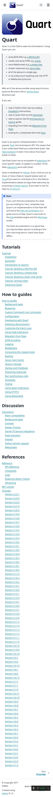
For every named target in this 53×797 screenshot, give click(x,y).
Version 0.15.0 (12, 597)
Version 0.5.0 (11, 741)
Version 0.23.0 (12, 498)
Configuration (12, 316)
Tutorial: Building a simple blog (21, 272)
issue (4, 179)
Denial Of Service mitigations (20, 431)
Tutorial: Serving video (16, 280)
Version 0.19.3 (12, 538)
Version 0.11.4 (12, 625)
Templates (10, 379)
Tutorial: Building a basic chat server (23, 276)
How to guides (9, 300)
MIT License (8, 486)
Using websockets (14, 395)
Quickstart (10, 260)
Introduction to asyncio (17, 264)
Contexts (9, 423)
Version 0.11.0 (12, 641)
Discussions (8, 411)
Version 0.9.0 (11, 661)
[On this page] (48, 5)
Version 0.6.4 (11, 721)
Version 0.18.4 (12, 554)
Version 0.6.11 (12, 693)
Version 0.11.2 (12, 633)
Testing (8, 383)
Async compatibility (15, 415)
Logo (7, 474)
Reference (7, 463)
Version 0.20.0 (12, 510)
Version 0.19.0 (12, 550)
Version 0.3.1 (11, 753)
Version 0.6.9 (11, 701)
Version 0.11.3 (12, 629)
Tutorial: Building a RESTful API (21, 268)
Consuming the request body (20, 351)
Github (26, 172)
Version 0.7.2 (11, 681)
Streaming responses (15, 371)
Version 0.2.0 (11, 761)
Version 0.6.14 (12, 653)
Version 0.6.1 (11, 733)
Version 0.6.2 (11, 729)
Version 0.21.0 (12, 506)
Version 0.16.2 (12, 581)
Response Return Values (17, 478)
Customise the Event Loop (18, 328)
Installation (11, 256)
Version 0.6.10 (12, 697)
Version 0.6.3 (11, 725)
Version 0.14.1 (12, 601)
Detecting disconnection (17, 324)
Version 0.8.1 (11, 669)
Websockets (11, 447)
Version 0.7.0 (11, 689)
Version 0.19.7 (12, 522)
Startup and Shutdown (16, 367)
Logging (9, 344)
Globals (9, 439)
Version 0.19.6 (12, 526)
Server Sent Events (14, 360)
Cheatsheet (10, 470)
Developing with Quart (16, 320)
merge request (21, 185)
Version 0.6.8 (11, 705)
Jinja (12, 217)
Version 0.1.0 (11, 765)
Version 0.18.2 (12, 562)
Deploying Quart (13, 284)
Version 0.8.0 (11, 673)
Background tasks (14, 304)
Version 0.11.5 (12, 621)
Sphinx (5, 793)
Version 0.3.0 (11, 757)
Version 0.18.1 (12, 566)
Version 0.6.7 (11, 709)
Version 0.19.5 (12, 530)
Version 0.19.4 (12, 534)
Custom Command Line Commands (23, 312)
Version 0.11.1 (12, 637)
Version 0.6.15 (12, 645)
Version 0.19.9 (12, 514)
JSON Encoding (12, 340)
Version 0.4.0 (11, 749)
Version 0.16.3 (12, 578)
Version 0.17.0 (12, 573)
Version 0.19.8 (12, 518)
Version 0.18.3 (12, 558)
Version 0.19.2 (12, 542)
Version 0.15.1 (12, 593)
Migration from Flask (15, 336)
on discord (15, 189)
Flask (12, 145)
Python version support (17, 443)
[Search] (41, 5)
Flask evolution (12, 435)
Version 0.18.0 (12, 569)
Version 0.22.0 (12, 502)
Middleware (11, 348)
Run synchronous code (16, 375)
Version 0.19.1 (12, 546)
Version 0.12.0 (12, 617)
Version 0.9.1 (11, 657)
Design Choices (13, 427)
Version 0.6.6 (11, 713)
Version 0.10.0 (12, 649)
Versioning (10, 482)
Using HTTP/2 (12, 391)
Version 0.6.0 (11, 737)
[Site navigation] (5, 5)
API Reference (12, 466)
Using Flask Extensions (16, 332)
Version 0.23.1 (12, 494)
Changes (6, 490)
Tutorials (6, 253)
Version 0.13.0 (12, 613)
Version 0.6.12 (12, 677)
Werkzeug (42, 217)
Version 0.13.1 (12, 609)
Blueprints (10, 308)
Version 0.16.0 (12, 589)
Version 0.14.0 (12, 605)
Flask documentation (30, 210)
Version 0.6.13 (12, 665)
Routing (9, 356)
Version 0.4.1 (11, 745)
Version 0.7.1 (11, 685)
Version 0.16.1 (12, 585)
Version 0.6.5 (11, 717)
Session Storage (13, 363)
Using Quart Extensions (17, 387)
